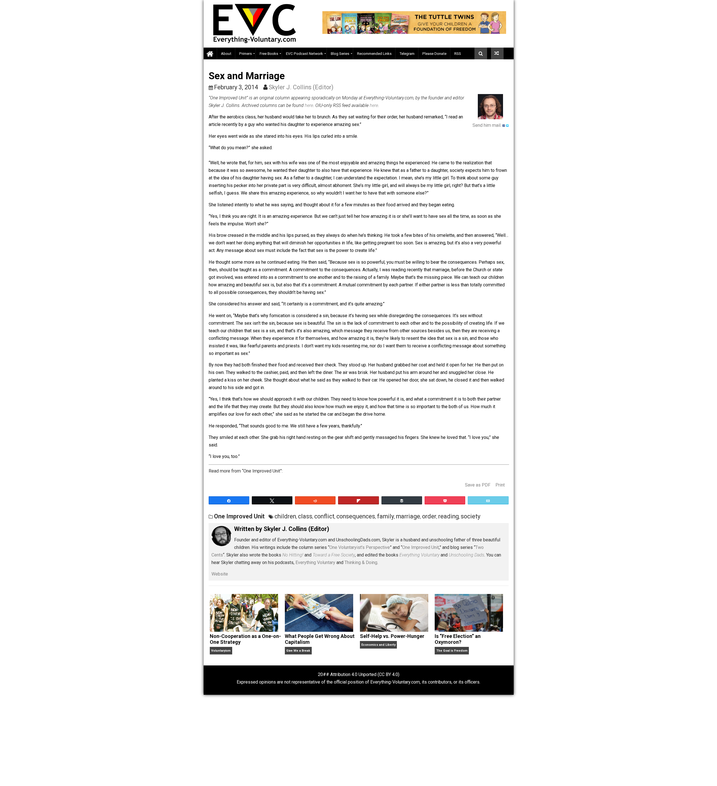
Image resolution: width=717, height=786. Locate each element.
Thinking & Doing (360, 562)
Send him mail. (486, 125)
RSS (457, 53)
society (470, 516)
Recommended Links (374, 53)
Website (219, 574)
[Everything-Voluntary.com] (210, 54)
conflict (324, 516)
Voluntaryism (221, 650)
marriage (408, 516)
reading (448, 516)
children (285, 516)
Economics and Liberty (378, 645)
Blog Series (340, 53)
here (309, 105)
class (305, 516)
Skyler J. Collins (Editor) (301, 87)
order (429, 516)
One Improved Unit (239, 516)
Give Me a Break (298, 650)
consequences (355, 516)
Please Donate (434, 53)
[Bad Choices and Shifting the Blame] (497, 53)
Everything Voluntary (315, 562)
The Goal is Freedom (451, 650)
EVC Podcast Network (304, 53)
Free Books (269, 53)
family (385, 516)
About (226, 53)
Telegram (407, 53)
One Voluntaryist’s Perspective (359, 547)
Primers (245, 53)
